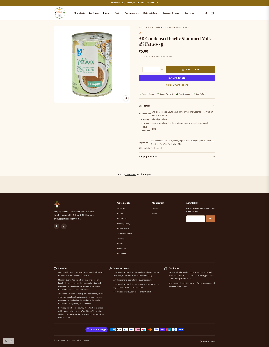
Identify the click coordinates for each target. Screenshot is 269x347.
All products (79, 13)
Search (120, 213)
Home (141, 27)
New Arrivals (94, 13)
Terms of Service (124, 233)
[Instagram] (64, 226)
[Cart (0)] (212, 13)
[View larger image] (126, 98)
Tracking (121, 238)
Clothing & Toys (150, 13)
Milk (147, 27)
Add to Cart (192, 69)
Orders (155, 208)
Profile (154, 213)
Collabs (120, 243)
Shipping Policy (123, 223)
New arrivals (122, 218)
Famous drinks (131, 13)
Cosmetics (189, 13)
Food (117, 13)
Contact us (121, 253)
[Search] (206, 13)
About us (121, 208)
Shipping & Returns (148, 156)
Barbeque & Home (171, 13)
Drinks (106, 13)
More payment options (177, 84)
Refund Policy (123, 228)
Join (210, 218)
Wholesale (121, 248)
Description (144, 105)
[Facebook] (56, 226)
